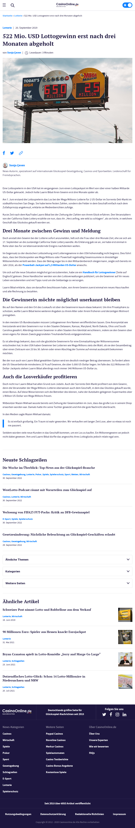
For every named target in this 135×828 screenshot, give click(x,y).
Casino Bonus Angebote (59, 765)
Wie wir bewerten (99, 746)
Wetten (74, 474)
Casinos (6, 474)
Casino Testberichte (57, 759)
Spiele (45, 474)
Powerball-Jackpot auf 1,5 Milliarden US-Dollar (49, 265)
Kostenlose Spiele (56, 772)
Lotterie (18, 15)
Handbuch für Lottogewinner (99, 272)
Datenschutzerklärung (53, 814)
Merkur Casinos (54, 746)
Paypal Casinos (54, 733)
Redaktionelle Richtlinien (89, 814)
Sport (67, 474)
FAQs (92, 753)
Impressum (119, 814)
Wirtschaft (84, 474)
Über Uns (94, 733)
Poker (38, 474)
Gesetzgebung (18, 474)
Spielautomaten (55, 753)
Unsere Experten (98, 740)
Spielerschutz (57, 474)
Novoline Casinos (56, 740)
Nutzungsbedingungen (18, 814)
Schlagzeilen (18, 661)
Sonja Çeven (14, 52)
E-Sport (7, 519)
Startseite (7, 15)
